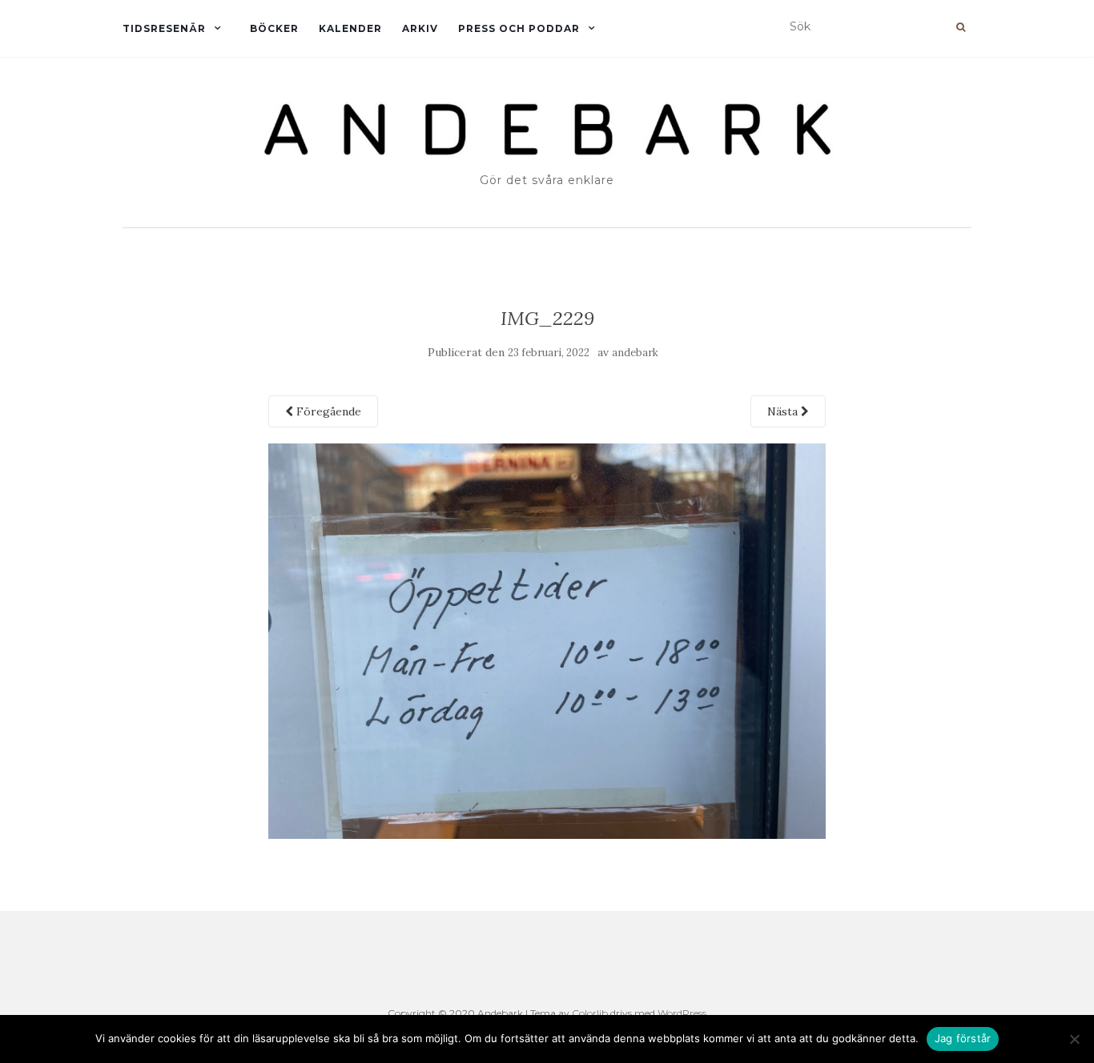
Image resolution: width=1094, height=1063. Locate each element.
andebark (635, 352)
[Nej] (1074, 1039)
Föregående (327, 411)
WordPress (682, 1013)
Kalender (350, 28)
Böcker (274, 28)
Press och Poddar (519, 28)
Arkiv (420, 28)
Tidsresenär (164, 28)
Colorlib (590, 1013)
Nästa (784, 411)
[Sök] (960, 27)
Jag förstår (963, 1038)
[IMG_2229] (547, 639)
